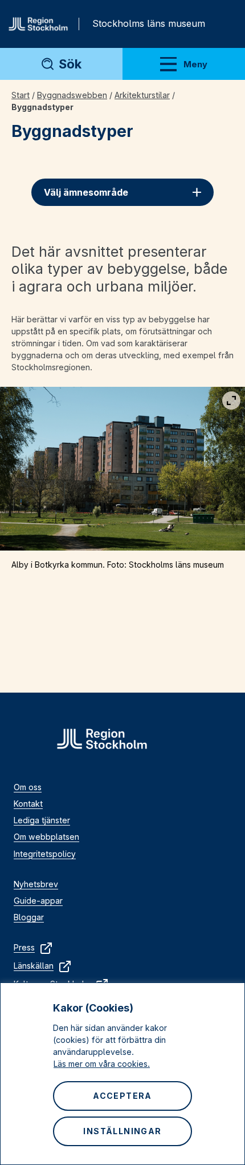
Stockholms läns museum (148, 23)
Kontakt (28, 803)
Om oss (28, 787)
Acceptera (122, 1096)
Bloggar (29, 917)
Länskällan (34, 965)
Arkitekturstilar (142, 95)
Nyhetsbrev (36, 884)
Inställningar (122, 1131)
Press (24, 947)
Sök (70, 63)
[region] (122, 1073)
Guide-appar (38, 900)
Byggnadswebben (72, 95)
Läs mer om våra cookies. (102, 1064)
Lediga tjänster (42, 820)
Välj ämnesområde (86, 192)
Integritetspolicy (45, 854)
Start (20, 95)
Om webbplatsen (46, 837)
